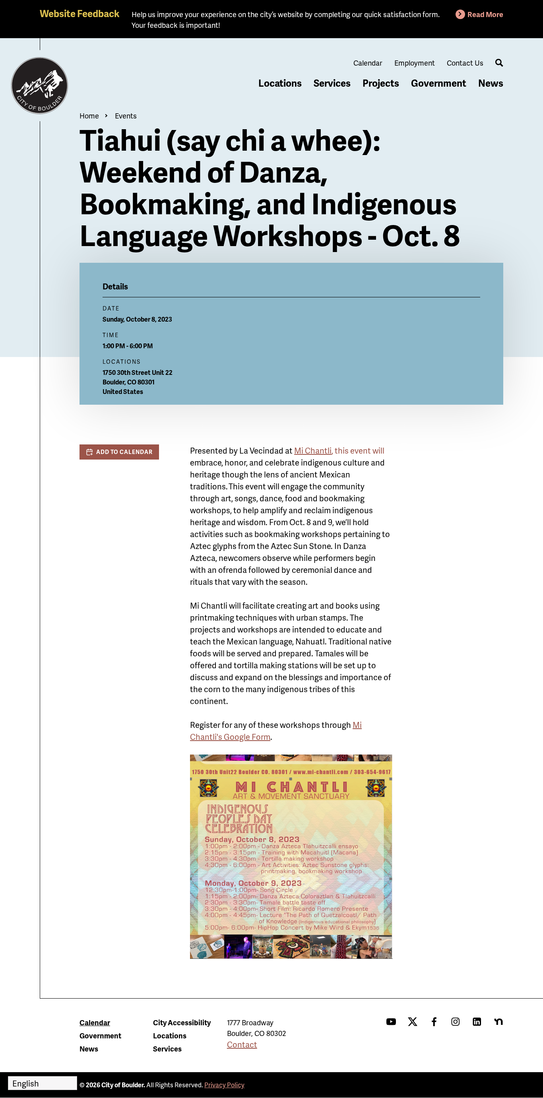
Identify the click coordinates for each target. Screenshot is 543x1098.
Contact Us (465, 63)
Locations (280, 82)
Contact (242, 1044)
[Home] (39, 85)
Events (126, 115)
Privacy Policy (224, 1084)
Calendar (367, 63)
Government (438, 82)
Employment (414, 63)
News (490, 82)
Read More (485, 14)
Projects (381, 82)
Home (89, 115)
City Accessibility (182, 1022)
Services (332, 82)
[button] (119, 452)
